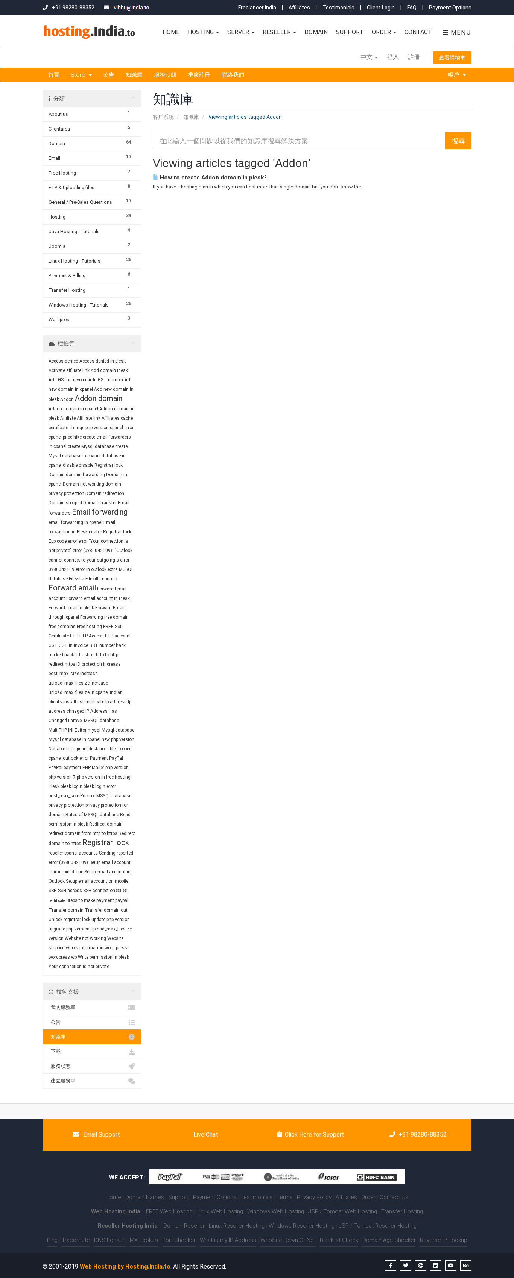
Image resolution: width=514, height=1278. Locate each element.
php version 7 (62, 777)
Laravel (75, 720)
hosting (87, 654)
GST (53, 645)
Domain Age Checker (389, 1240)
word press (116, 947)
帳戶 (455, 74)
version (56, 938)
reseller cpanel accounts (73, 853)
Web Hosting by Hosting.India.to (125, 1266)
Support (349, 32)
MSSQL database (101, 720)
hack (121, 645)
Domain (316, 32)
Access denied (63, 361)
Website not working (85, 938)
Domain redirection (104, 493)
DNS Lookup (110, 1240)
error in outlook (91, 569)
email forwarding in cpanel (75, 522)
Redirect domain (106, 824)
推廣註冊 (199, 74)
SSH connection (99, 890)
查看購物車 (452, 58)
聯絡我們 (233, 74)
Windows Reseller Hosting (302, 1225)
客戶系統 (163, 117)
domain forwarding (85, 474)
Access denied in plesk (102, 361)
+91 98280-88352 (422, 1134)
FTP (74, 636)
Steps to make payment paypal (97, 900)
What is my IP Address (228, 1240)
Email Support (101, 1134)
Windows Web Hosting (275, 1211)
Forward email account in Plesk (98, 598)
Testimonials (338, 8)
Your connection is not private (79, 966)
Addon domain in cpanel (73, 408)
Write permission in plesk (103, 957)
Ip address (116, 701)
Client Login (381, 8)
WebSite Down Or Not (288, 1240)
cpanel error (122, 427)
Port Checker (179, 1240)
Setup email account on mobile (97, 881)
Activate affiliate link (69, 370)
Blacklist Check (339, 1240)
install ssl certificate (83, 701)
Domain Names (144, 1197)
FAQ (412, 8)
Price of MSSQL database (105, 795)
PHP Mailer (93, 767)
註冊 (414, 57)
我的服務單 (62, 1007)
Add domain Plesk (109, 370)
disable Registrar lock (101, 465)
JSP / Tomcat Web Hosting (342, 1211)
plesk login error (100, 786)
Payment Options (450, 8)
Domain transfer (100, 502)
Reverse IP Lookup (443, 1240)
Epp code (58, 541)
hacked (56, 654)
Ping (52, 1240)
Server (239, 32)
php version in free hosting (104, 777)
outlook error (76, 758)
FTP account (118, 636)
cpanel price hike (65, 437)
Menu (460, 32)
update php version (110, 919)
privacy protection (66, 805)
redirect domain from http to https (83, 833)
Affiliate (68, 418)
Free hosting (89, 626)
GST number (102, 645)
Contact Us (394, 1197)
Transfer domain (66, 910)
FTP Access (91, 636)
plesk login (71, 786)
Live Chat (205, 1134)
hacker (71, 654)
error (72, 541)
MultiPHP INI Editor (68, 730)
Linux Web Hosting (219, 1211)
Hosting (201, 32)
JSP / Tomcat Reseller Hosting (378, 1225)
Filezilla (76, 578)
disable (70, 465)
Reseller (277, 32)
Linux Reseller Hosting (237, 1225)
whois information (84, 947)
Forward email (72, 587)
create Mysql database (91, 446)
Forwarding (91, 617)
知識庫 (134, 74)
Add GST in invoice (68, 379)
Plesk (54, 786)
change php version (89, 427)
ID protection (89, 664)
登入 (393, 57)
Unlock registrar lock (69, 919)
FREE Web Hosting (169, 1211)
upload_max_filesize (111, 929)
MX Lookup (144, 1240)
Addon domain (98, 398)
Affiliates (299, 8)
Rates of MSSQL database (92, 814)
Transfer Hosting (402, 1211)
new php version (118, 739)
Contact (418, 32)
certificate (58, 427)
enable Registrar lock (110, 531)
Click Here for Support (314, 1134)
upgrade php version (69, 929)
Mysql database (118, 730)
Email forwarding (100, 511)
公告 (108, 74)
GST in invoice (73, 645)
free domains (62, 626)
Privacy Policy (314, 1197)
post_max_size (64, 795)
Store (79, 74)
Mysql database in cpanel (74, 739)
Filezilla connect (101, 578)
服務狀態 (165, 74)
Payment (99, 758)
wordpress (59, 957)
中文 (367, 57)
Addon (67, 399)
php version (117, 767)
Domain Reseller (184, 1225)
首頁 (53, 74)
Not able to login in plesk (73, 748)
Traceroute (76, 1240)
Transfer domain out (106, 910)
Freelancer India (257, 8)
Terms (285, 1197)
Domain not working (83, 484)
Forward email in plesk (71, 607)
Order (382, 32)
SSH (53, 890)
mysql (94, 730)
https (70, 664)
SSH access (70, 890)
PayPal (116, 758)
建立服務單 (62, 1081)
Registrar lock (105, 842)
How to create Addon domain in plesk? (212, 177)
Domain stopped (65, 502)
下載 (55, 1051)
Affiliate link (88, 418)
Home (171, 32)
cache (127, 418)
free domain (116, 617)
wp (74, 957)
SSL (119, 891)
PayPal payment (65, 767)
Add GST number (105, 379)
